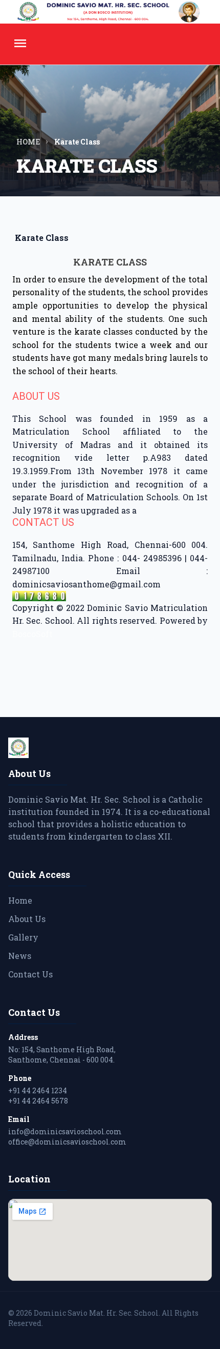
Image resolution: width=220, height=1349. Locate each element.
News (19, 955)
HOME (28, 142)
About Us (27, 918)
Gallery (23, 937)
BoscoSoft (32, 633)
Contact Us (30, 974)
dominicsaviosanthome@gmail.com (86, 584)
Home (20, 900)
